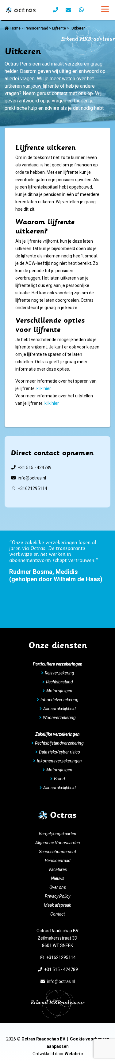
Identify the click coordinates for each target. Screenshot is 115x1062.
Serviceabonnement (57, 851)
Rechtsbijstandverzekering (59, 743)
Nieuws (57, 878)
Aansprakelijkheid (59, 708)
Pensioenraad (36, 28)
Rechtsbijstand (59, 681)
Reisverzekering (59, 672)
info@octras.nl (32, 477)
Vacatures (57, 869)
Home (15, 28)
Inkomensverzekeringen (59, 760)
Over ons (57, 887)
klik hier (43, 388)
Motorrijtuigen (59, 690)
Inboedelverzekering (59, 699)
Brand (59, 778)
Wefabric (74, 1053)
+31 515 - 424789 (35, 467)
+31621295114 (32, 488)
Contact (57, 914)
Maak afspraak (57, 905)
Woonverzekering (59, 717)
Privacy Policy (57, 896)
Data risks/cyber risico (59, 752)
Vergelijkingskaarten (57, 833)
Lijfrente (59, 28)
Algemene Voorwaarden (57, 842)
